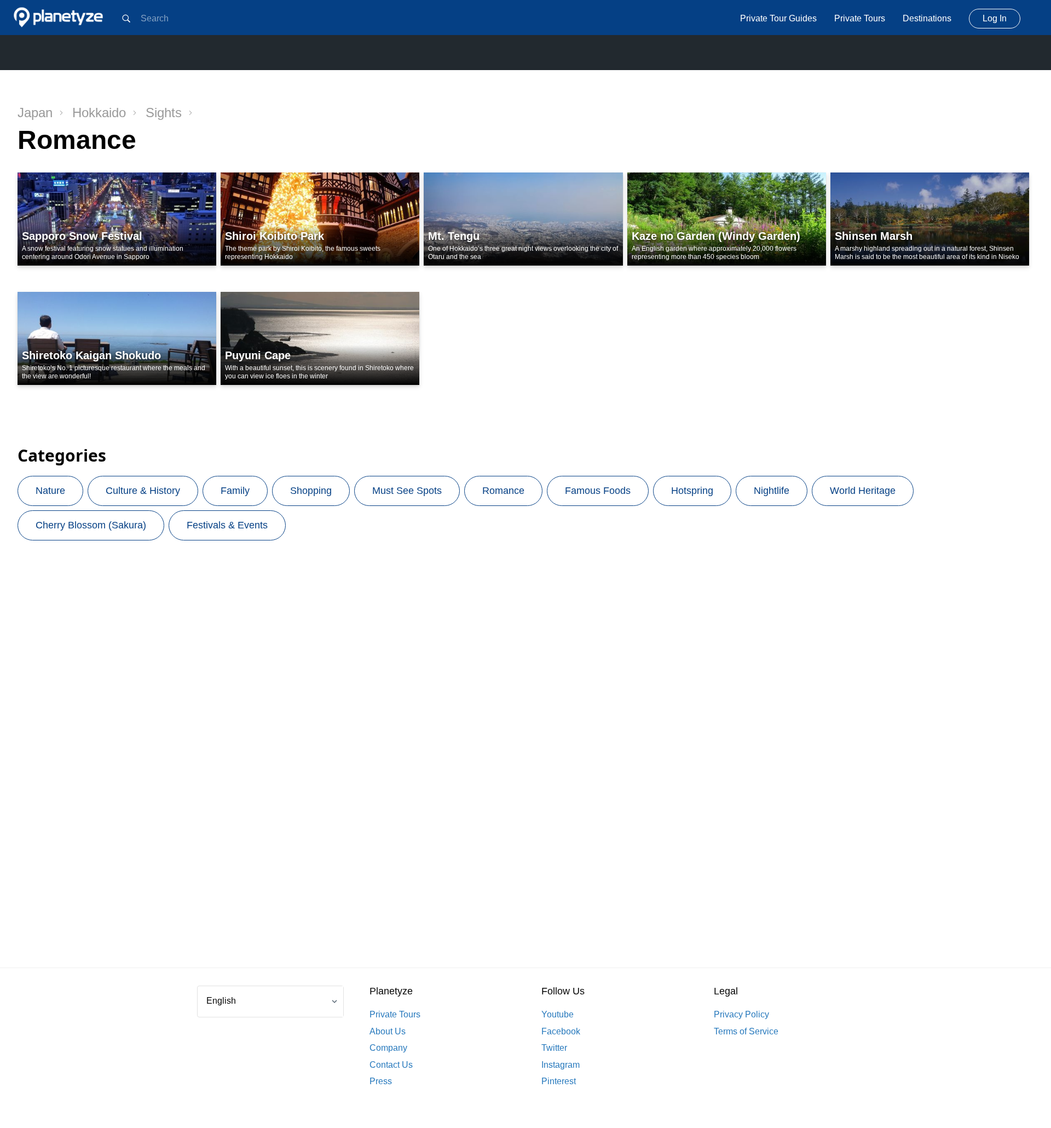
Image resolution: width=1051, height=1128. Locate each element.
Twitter (554, 1047)
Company (388, 1047)
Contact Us (391, 1064)
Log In (995, 18)
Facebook (560, 1031)
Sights (164, 112)
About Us (387, 1031)
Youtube (557, 1014)
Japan (35, 112)
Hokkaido (99, 112)
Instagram (560, 1064)
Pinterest (558, 1081)
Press (380, 1081)
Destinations (927, 18)
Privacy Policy (741, 1014)
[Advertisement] (525, 768)
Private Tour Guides (778, 18)
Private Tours (859, 18)
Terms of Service (746, 1031)
